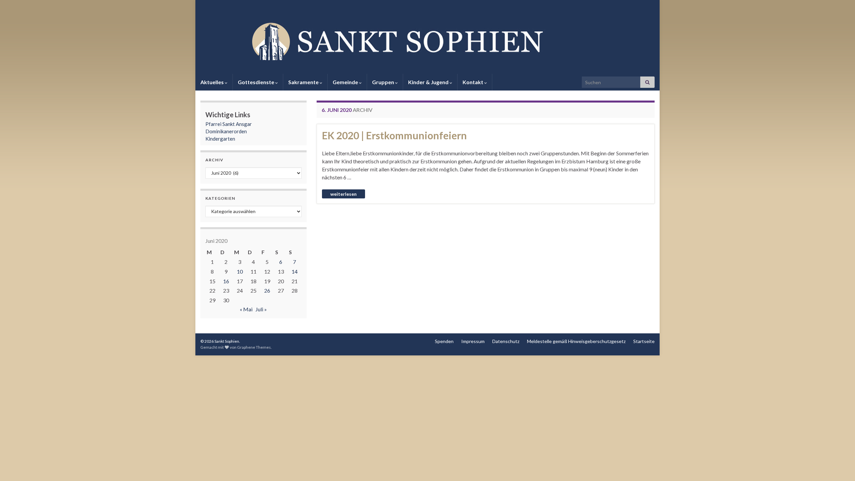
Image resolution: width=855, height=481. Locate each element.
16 (226, 281)
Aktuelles (212, 82)
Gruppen (383, 82)
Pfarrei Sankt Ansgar (228, 124)
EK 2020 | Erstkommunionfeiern (394, 135)
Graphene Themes (254, 347)
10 (240, 271)
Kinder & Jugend (429, 82)
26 (267, 290)
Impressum (473, 341)
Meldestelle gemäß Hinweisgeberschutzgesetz (576, 341)
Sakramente (304, 82)
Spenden (444, 341)
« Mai (246, 309)
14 (295, 271)
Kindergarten (220, 139)
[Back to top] (840, 466)
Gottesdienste (256, 82)
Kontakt (473, 82)
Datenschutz (505, 341)
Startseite (644, 341)
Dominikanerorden (226, 131)
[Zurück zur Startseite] (427, 40)
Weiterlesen (343, 193)
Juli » (261, 309)
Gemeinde (346, 82)
